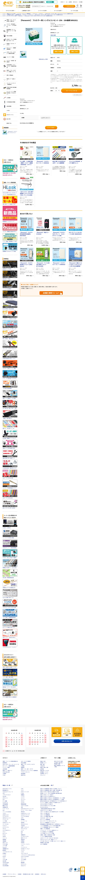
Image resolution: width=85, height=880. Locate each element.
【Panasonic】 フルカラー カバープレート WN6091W (42, 162)
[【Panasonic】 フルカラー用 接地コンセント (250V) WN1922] (26, 254)
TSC (21, 833)
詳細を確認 (53, 35)
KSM (3, 810)
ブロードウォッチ (24, 853)
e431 (4, 793)
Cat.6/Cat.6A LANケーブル (45, 818)
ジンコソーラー (6, 819)
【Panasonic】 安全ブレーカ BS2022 (42, 233)
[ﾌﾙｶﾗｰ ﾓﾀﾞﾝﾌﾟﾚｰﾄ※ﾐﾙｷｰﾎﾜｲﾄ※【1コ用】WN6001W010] (75, 224)
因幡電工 (22, 794)
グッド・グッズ (6, 808)
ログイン (77, 7)
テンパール (5, 838)
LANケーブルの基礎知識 (45, 815)
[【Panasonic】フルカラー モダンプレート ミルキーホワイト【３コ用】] (59, 224)
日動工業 (22, 839)
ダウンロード (46, 117)
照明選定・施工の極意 (44, 842)
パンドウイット (24, 847)
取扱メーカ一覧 (7, 785)
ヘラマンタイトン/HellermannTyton (28, 855)
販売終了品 (23, 775)
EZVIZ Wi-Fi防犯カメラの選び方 (46, 804)
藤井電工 (4, 850)
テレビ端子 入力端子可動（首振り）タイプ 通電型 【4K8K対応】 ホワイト (26, 163)
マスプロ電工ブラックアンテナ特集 (47, 833)
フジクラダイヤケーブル (7, 851)
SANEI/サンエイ (6, 815)
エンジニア (23, 799)
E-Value (22, 793)
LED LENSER (5, 864)
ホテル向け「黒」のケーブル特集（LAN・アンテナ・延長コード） (53, 841)
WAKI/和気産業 (5, 865)
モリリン (22, 861)
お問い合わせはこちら (67, 741)
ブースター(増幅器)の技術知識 (46, 836)
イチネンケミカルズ (6, 794)
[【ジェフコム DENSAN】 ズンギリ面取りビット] (75, 153)
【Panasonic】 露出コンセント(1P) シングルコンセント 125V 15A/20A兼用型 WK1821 (75, 264)
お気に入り (78, 95)
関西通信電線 (23, 804)
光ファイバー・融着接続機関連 (9, 765)
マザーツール (23, 858)
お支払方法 (42, 765)
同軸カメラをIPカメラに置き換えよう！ (48, 796)
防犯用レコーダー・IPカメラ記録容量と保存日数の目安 (51, 793)
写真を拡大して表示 (43, 59)
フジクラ (22, 850)
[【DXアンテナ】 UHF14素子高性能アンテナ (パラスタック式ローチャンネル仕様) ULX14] (26, 183)
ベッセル (4, 855)
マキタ (4, 858)
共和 (22, 807)
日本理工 (22, 842)
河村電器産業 (5, 804)
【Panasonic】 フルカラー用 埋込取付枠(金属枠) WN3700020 (26, 234)
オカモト (22, 801)
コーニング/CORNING (7, 811)
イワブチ (22, 796)
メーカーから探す (42, 10)
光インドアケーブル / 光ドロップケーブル (48, 821)
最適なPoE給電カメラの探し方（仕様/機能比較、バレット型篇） (52, 798)
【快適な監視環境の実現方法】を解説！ (48, 808)
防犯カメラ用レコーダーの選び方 (46, 794)
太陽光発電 (5, 769)
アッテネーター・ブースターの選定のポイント (49, 830)
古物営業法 (37, 874)
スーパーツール (24, 821)
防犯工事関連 (23, 762)
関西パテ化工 (5, 805)
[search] (56, 6)
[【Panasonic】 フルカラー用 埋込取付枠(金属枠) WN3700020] (26, 224)
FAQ (66, 1)
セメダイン (5, 825)
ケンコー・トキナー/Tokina (26, 810)
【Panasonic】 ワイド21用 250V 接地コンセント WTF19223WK (42, 264)
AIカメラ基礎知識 (43, 844)
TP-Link (4, 834)
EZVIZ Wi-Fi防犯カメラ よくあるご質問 (47, 805)
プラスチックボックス (25, 772)
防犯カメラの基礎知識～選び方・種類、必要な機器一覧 (51, 790)
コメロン (4, 813)
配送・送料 (42, 764)
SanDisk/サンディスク (25, 815)
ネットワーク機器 (6, 767)
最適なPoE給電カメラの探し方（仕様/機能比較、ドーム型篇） (52, 799)
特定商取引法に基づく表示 (28, 874)
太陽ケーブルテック (25, 827)
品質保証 (42, 769)
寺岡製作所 (23, 834)
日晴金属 (4, 841)
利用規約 (19, 874)
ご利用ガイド (62, 1)
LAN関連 (22, 765)
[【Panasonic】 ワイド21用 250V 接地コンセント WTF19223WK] (43, 254)
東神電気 (4, 839)
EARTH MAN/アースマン (7, 788)
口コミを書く (51, 127)
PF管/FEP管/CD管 (6, 772)
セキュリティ (42, 775)
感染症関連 (23, 773)
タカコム (4, 828)
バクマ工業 (5, 845)
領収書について (43, 762)
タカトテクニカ (24, 828)
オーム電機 (5, 801)
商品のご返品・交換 (44, 767)
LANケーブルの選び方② (45, 813)
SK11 (4, 799)
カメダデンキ (5, 802)
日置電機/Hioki (5, 848)
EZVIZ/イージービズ (25, 791)
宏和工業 (22, 811)
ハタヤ (22, 845)
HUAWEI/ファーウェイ (25, 848)
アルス (22, 790)
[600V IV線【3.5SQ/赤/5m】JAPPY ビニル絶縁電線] (59, 153)
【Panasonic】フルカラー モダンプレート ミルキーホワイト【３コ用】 (59, 234)
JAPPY (22, 818)
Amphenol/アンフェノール (8, 791)
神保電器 (22, 819)
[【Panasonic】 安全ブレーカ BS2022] (43, 224)
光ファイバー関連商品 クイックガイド (47, 822)
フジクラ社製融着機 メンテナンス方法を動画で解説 (50, 825)
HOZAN (4, 856)
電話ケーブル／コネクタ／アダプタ (28, 764)
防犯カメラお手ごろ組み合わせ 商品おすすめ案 (49, 791)
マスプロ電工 (23, 859)
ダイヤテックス (6, 827)
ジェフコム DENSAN (25, 816)
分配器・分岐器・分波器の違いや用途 (47, 834)
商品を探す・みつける (44, 770)
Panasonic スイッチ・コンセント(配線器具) (29, 770)
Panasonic (5, 847)
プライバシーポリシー (12, 874)
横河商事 (22, 862)
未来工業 (4, 861)
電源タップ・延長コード (7, 770)
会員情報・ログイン (44, 773)
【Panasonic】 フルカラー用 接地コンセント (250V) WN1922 (26, 264)
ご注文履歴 (80, 1)
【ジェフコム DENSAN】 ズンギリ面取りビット (75, 162)
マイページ (70, 778)
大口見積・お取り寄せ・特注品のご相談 (59, 763)
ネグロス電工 (5, 844)
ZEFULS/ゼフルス (24, 824)
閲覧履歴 (82, 869)
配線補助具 (5, 762)
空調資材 (22, 767)
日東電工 (22, 841)
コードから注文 (74, 10)
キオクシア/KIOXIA (24, 805)
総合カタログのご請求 (58, 761)
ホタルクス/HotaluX (25, 856)
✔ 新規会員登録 (70, 6)
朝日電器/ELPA (5, 790)
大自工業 (22, 825)
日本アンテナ (5, 842)
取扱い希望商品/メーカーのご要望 (59, 766)
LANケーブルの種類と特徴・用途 (46, 816)
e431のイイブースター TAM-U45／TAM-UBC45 (49, 838)
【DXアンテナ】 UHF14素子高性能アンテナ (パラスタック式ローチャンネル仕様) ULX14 (26, 193)
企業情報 (70, 1)
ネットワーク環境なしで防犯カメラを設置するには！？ (51, 802)
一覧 (51, 785)
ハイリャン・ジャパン (25, 844)
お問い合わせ (75, 1)
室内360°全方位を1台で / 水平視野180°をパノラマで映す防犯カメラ (53, 801)
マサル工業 (5, 859)
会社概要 (4, 874)
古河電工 (4, 853)
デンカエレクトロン (25, 836)
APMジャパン (5, 798)
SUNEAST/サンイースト (25, 813)
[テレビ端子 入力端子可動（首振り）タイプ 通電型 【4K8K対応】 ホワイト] (26, 153)
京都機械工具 (5, 807)
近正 (22, 831)
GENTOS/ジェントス (7, 818)
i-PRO (22, 788)
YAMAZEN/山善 (6, 862)
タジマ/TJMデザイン (6, 830)
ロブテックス (23, 864)
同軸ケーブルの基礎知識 (45, 828)
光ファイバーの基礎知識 (45, 819)
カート (81, 7)
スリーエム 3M (5, 824)
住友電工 (22, 822)
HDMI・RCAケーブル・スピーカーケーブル (11, 764)
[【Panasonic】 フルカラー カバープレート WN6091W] (43, 153)
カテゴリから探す (10, 10)
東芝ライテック (24, 838)
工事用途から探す (26, 10)
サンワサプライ (6, 816)
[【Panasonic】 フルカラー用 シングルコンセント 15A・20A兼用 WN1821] (5, 132)
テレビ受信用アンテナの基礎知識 (46, 831)
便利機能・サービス (44, 772)
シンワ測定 (5, 821)
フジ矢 (22, 851)
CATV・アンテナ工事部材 (26, 761)
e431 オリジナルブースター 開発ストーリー (48, 839)
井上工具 (4, 796)
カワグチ (22, 802)
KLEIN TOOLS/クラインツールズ (27, 808)
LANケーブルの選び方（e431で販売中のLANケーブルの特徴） (52, 811)
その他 (4, 775)
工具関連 (4, 773)
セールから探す (58, 10)
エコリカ (22, 798)
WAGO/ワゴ (23, 865)
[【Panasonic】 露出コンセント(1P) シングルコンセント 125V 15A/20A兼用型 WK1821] (75, 254)
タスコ (4, 831)
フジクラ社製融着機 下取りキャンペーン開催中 (49, 827)
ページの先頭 (82, 877)
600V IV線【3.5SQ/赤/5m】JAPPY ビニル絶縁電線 (59, 162)
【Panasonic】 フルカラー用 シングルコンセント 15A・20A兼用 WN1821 (12, 132)
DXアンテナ (5, 833)
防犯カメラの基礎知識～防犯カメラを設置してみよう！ (51, 788)
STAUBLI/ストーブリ (6, 822)
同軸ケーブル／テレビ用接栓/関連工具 (10, 761)
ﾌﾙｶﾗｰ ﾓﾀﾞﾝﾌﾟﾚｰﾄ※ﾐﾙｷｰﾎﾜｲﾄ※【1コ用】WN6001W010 (75, 233)
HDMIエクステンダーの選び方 (46, 810)
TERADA (4, 836)
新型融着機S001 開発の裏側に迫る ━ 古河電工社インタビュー (52, 824)
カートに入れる (71, 91)
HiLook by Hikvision (44, 807)
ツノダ (22, 830)
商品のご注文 (42, 761)
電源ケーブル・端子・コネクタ (27, 769)
